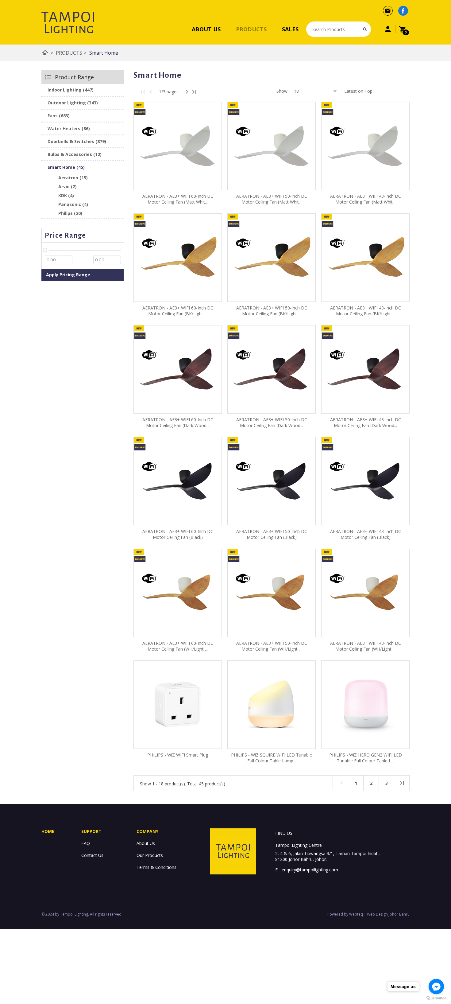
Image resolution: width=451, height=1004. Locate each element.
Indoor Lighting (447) (71, 90)
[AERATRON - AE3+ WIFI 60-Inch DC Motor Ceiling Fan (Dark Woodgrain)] (178, 369)
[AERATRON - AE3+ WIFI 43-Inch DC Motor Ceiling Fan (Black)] (365, 481)
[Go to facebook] (436, 986)
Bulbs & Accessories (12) (75, 154)
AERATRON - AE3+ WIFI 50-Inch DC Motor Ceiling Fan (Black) (271, 534)
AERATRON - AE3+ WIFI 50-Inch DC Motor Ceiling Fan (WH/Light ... (271, 646)
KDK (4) (66, 195)
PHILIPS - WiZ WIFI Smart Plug (177, 755)
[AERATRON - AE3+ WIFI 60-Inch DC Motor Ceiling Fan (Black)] (178, 481)
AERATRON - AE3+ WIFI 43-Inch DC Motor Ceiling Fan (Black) (365, 534)
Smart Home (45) (66, 167)
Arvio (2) (67, 186)
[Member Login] (387, 29)
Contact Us (92, 855)
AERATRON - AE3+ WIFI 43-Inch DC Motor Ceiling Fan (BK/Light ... (365, 311)
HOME (47, 831)
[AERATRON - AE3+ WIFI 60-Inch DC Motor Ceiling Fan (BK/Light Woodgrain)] (178, 258)
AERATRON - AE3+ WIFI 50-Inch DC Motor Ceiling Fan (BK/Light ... (271, 311)
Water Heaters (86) (69, 128)
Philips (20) (70, 213)
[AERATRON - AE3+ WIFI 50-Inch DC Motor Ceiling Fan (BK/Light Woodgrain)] (271, 258)
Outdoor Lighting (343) (73, 103)
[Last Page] (194, 91)
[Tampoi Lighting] (67, 22)
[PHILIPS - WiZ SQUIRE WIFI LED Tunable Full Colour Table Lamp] (271, 705)
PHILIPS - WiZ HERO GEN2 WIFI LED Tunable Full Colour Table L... (365, 758)
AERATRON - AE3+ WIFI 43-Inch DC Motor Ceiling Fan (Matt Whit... (365, 199)
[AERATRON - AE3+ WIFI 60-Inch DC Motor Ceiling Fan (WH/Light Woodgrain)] (178, 593)
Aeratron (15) (73, 178)
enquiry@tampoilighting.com (310, 870)
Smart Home (103, 52)
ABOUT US (206, 29)
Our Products (150, 855)
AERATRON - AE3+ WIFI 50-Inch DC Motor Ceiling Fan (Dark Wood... (271, 422)
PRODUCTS (251, 29)
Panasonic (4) (73, 204)
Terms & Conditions (156, 867)
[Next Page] (187, 91)
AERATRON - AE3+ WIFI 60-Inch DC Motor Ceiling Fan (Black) (177, 534)
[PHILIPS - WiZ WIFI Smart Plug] (178, 705)
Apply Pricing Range (68, 275)
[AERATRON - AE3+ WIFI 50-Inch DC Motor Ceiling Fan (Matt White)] (271, 146)
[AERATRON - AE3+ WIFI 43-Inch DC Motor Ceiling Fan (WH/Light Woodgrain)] (365, 593)
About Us (146, 843)
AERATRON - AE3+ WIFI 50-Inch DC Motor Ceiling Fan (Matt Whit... (271, 199)
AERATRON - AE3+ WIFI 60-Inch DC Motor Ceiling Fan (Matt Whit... (177, 199)
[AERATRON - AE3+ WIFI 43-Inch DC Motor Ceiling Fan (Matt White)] (365, 146)
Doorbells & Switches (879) (77, 141)
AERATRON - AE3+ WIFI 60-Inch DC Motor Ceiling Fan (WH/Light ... (177, 646)
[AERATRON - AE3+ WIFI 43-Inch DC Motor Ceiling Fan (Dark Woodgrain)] (365, 369)
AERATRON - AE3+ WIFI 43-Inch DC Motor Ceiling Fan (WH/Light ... (365, 646)
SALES (290, 29)
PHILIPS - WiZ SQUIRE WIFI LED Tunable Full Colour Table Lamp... (271, 758)
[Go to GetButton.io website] (436, 998)
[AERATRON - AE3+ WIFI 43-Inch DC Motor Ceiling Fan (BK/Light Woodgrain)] (365, 258)
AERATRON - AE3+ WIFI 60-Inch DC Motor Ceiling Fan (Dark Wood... (177, 422)
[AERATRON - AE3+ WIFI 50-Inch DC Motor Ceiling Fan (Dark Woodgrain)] (271, 369)
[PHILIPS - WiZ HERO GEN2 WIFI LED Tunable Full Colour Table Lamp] (365, 705)
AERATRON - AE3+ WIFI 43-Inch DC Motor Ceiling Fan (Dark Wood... (365, 422)
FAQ (85, 843)
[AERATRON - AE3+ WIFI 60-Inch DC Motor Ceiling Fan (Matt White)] (178, 146)
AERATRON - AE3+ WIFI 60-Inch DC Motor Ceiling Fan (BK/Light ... (177, 311)
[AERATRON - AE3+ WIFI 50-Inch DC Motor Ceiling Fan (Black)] (271, 481)
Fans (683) (59, 116)
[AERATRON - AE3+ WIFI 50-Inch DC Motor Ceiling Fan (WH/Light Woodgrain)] (271, 593)
